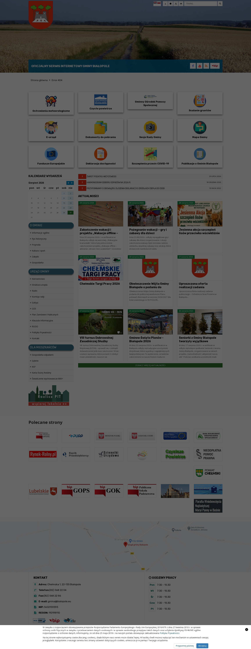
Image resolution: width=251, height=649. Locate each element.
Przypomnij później (185, 645)
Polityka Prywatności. (170, 633)
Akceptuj (202, 645)
